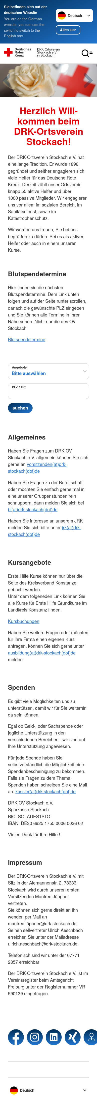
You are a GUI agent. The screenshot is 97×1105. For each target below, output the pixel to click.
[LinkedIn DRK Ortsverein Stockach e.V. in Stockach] (54, 1037)
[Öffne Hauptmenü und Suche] (87, 54)
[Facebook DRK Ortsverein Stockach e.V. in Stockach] (16, 1037)
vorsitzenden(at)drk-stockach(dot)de (37, 467)
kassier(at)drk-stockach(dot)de (45, 791)
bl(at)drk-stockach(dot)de (32, 509)
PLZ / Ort (19, 387)
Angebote (19, 367)
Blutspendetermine (26, 339)
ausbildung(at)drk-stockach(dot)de (42, 652)
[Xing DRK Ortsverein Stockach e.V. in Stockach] (73, 1037)
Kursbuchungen (23, 621)
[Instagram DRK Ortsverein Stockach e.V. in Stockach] (35, 1037)
